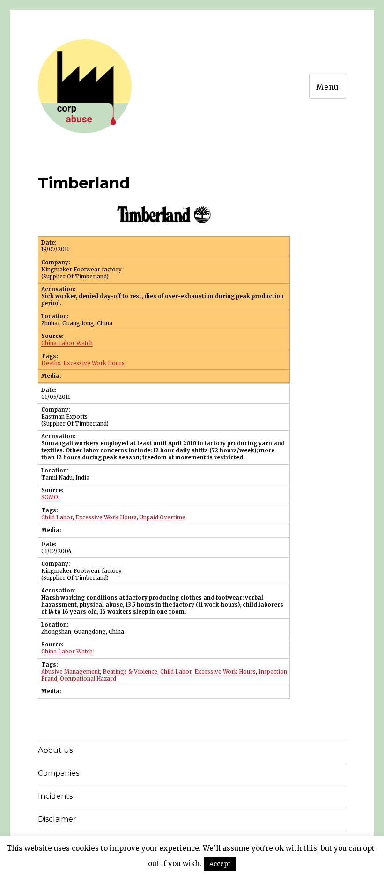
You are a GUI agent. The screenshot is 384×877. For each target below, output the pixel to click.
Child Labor (57, 517)
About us (55, 750)
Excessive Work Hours (94, 363)
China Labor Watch (67, 343)
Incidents (55, 796)
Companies (58, 773)
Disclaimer (57, 819)
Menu (327, 86)
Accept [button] (219, 864)
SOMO (49, 497)
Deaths (50, 363)
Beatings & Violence (130, 671)
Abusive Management (70, 671)
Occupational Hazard (88, 678)
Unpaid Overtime (162, 517)
